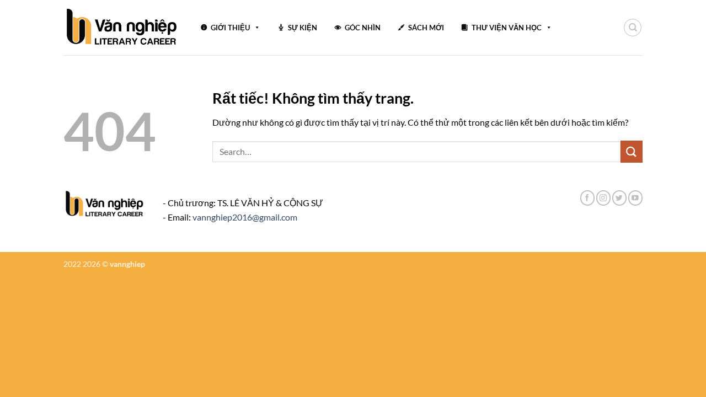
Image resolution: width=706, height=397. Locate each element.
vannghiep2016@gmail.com (244, 217)
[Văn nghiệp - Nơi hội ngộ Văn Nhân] (122, 27)
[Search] (632, 27)
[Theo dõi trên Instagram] (603, 197)
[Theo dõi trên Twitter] (619, 197)
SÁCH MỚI (426, 27)
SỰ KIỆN (302, 27)
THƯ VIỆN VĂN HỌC (507, 27)
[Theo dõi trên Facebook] (587, 197)
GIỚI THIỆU (230, 27)
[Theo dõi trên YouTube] (635, 197)
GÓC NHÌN (363, 27)
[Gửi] (632, 151)
